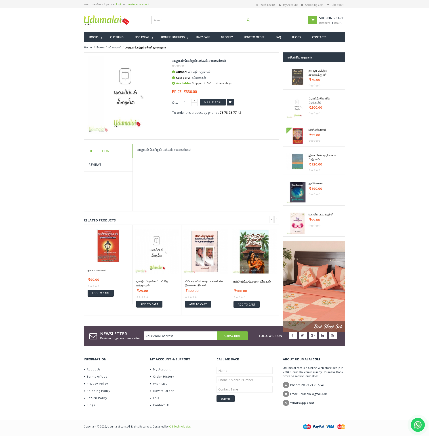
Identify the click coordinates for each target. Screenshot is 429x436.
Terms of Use (97, 376)
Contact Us (161, 405)
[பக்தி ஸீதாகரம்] (297, 136)
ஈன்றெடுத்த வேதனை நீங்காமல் (252, 281)
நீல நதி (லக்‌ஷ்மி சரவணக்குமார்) (318, 73)
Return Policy (97, 398)
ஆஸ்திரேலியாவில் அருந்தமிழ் (319, 100)
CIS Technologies (180, 426)
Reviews (94, 164)
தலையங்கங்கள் (97, 270)
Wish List (160, 384)
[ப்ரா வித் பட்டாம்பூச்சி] (297, 223)
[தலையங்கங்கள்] (108, 245)
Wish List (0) (268, 5)
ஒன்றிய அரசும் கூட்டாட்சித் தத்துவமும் (152, 283)
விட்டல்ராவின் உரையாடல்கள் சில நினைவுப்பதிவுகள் (204, 283)
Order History (163, 376)
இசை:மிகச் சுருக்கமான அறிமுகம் (322, 157)
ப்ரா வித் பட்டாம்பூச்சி (321, 214)
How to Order (163, 391)
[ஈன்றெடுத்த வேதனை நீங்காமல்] (254, 251)
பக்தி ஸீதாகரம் (317, 130)
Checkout (337, 5)
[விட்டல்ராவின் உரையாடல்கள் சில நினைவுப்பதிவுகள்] (205, 251)
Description (98, 151)
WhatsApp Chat (302, 403)
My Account (290, 5)
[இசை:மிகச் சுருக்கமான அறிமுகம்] (297, 161)
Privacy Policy (97, 384)
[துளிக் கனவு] (297, 192)
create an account (138, 4)
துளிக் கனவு (316, 183)
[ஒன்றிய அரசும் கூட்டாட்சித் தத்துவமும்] (157, 251)
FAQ (156, 398)
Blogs (91, 405)
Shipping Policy (98, 391)
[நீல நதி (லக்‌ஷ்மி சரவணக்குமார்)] (297, 77)
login (119, 4)
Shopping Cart (314, 5)
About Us (94, 369)
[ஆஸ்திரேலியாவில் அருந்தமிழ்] (297, 107)
